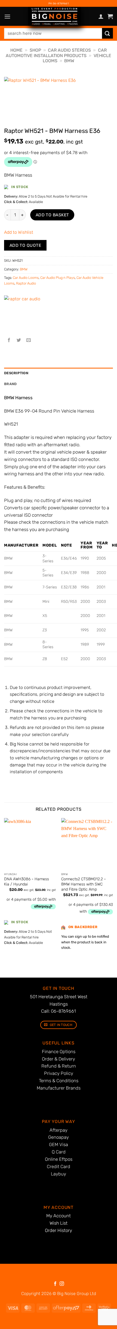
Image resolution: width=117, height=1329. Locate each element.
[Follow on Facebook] (55, 1283)
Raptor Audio (26, 283)
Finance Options (58, 1051)
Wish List (58, 1223)
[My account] (101, 16)
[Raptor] (24, 315)
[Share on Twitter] (18, 340)
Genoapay (58, 1137)
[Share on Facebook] (9, 340)
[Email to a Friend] (28, 340)
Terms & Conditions (58, 1080)
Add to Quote (25, 245)
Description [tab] (16, 373)
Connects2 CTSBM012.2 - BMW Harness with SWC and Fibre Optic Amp (83, 884)
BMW (69, 60)
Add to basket (52, 214)
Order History (58, 1230)
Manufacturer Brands (59, 1088)
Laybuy (58, 1174)
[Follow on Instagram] (62, 1283)
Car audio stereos (69, 50)
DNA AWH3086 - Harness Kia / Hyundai (26, 882)
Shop (35, 50)
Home (16, 50)
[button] (7, 16)
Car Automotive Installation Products (56, 53)
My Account (58, 1215)
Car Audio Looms (26, 278)
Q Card (59, 1152)
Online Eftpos (58, 1159)
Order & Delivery (58, 1059)
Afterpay (58, 1130)
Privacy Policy (58, 1073)
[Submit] (107, 33)
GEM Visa (58, 1144)
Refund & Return (58, 1066)
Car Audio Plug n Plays (57, 278)
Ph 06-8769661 (58, 3)
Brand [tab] (10, 384)
